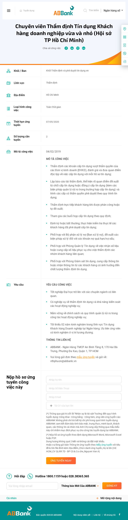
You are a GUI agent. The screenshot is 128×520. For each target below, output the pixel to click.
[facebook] (66, 48)
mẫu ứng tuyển (86, 357)
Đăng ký (112, 485)
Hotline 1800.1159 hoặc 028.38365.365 (62, 476)
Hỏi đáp (19, 476)
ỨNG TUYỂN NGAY (61, 460)
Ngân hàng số (112, 10)
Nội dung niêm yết (82, 515)
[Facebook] (119, 514)
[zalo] (83, 48)
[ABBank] (64, 10)
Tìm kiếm (94, 10)
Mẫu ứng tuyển (104, 444)
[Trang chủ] (21, 10)
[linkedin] (72, 48)
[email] (78, 48)
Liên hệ (97, 515)
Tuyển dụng (28, 10)
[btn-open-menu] (8, 10)
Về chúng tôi (110, 515)
